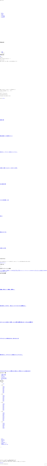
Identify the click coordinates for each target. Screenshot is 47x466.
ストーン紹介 (3, 376)
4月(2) (3, 391)
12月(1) (3, 386)
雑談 (0, 56)
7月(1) (3, 389)
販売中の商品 (2, 271)
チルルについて (22, 270)
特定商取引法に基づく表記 (4, 444)
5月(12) (3, 417)
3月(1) (3, 408)
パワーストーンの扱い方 (38, 270)
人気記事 (44, 270)
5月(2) (3, 407)
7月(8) (3, 426)
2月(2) (3, 400)
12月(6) (3, 403)
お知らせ (2, 375)
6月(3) (3, 398)
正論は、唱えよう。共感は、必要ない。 (7, 289)
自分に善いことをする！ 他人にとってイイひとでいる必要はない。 (13, 305)
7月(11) (3, 416)
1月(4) (3, 420)
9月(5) (3, 388)
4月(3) (3, 418)
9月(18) (3, 425)
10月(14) (4, 424)
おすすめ (3, 98)
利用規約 (2, 443)
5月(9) (3, 390)
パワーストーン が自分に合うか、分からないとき (9, 338)
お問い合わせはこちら (3, 262)
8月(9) (3, 415)
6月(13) (3, 427)
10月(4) (3, 404)
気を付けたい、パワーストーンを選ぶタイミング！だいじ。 (11, 354)
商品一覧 (2, 13)
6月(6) (3, 406)
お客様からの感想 (5, 270)
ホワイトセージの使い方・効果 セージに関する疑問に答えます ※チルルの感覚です (16, 322)
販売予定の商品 (5, 271)
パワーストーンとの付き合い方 (29, 270)
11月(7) (3, 413)
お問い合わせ (3, 17)
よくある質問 (3, 16)
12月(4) (3, 412)
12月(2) (3, 395)
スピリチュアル (16, 270)
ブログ (2, 14)
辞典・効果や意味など (4, 378)
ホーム (2, 438)
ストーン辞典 (11, 270)
